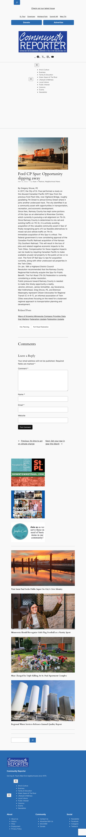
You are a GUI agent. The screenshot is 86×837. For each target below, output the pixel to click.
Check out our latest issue (43, 8)
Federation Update (38, 319)
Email (21, 405)
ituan (34, 181)
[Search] (33, 740)
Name (21, 394)
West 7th (63, 16)
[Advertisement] (43, 111)
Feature (41, 181)
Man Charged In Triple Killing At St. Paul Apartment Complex (39, 676)
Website (21, 415)
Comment (23, 368)
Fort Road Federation (40, 327)
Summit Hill (54, 16)
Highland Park (42, 16)
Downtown (31, 16)
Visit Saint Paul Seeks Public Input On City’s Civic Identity (36, 589)
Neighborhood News (52, 181)
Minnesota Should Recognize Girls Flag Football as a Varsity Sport (41, 632)
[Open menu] (31, 79)
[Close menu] (37, 65)
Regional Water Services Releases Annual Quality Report (36, 724)
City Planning (24, 327)
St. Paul (22, 16)
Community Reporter (16, 771)
